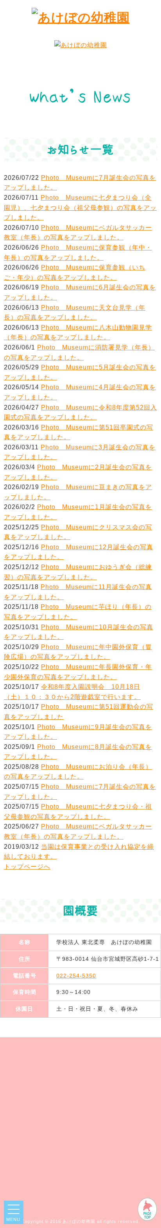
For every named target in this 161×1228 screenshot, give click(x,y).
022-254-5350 (76, 975)
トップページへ (27, 866)
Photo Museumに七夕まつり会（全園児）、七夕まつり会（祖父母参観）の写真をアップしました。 (80, 207)
